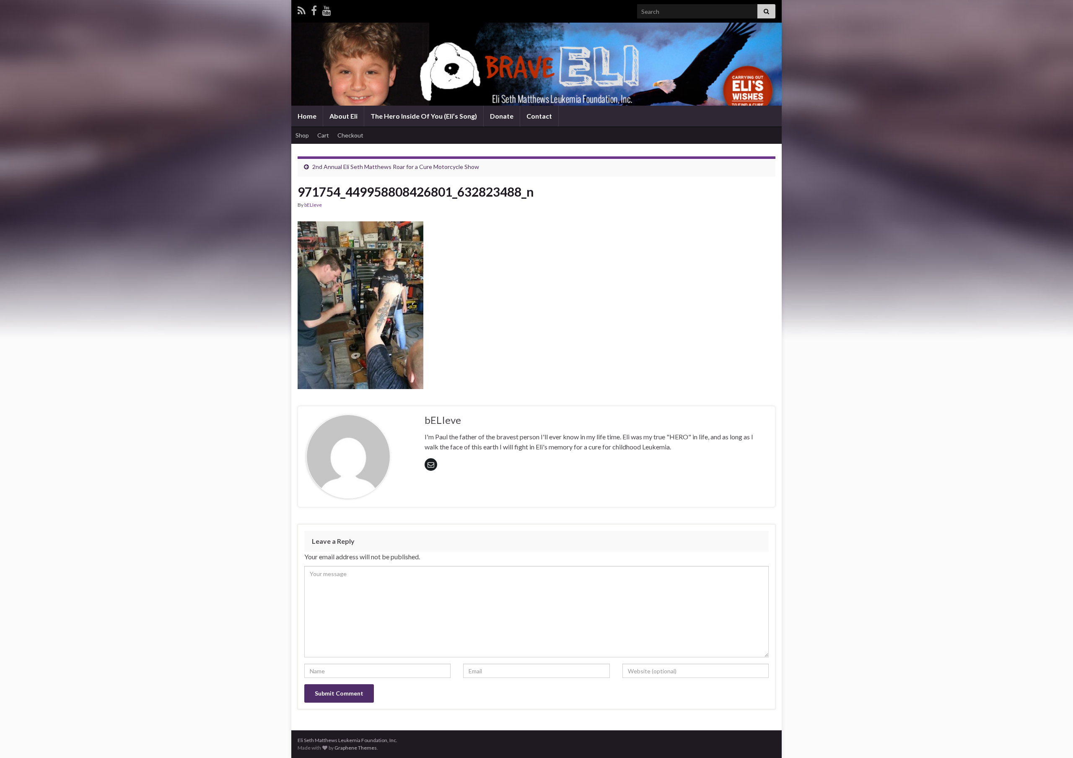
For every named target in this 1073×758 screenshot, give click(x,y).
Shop (302, 135)
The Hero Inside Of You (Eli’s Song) (424, 116)
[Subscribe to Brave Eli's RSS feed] (302, 9)
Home (307, 116)
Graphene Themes (355, 748)
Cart (323, 135)
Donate (501, 116)
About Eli (343, 116)
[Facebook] (314, 9)
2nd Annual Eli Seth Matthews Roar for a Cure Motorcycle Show (395, 166)
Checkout (350, 135)
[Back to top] (1054, 739)
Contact (539, 116)
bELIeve (313, 205)
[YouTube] (326, 9)
